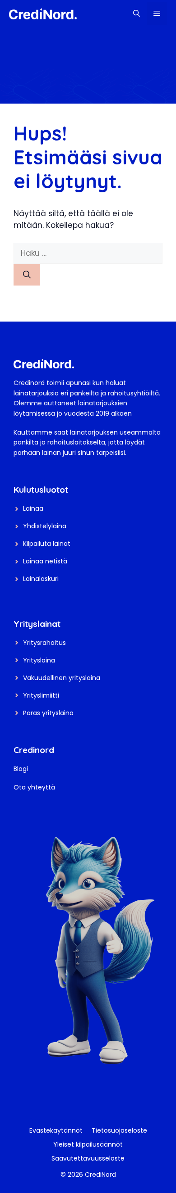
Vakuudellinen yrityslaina (61, 677)
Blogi (21, 768)
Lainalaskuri (41, 578)
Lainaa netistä (45, 561)
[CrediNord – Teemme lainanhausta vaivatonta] (43, 13)
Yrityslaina (39, 660)
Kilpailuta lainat (46, 543)
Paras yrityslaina (48, 712)
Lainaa (33, 508)
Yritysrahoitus (44, 642)
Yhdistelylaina (44, 526)
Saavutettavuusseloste (88, 1158)
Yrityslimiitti (41, 695)
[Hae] (27, 275)
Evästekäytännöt (56, 1130)
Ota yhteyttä (34, 787)
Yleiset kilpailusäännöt (88, 1144)
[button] (136, 13)
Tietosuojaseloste (119, 1130)
